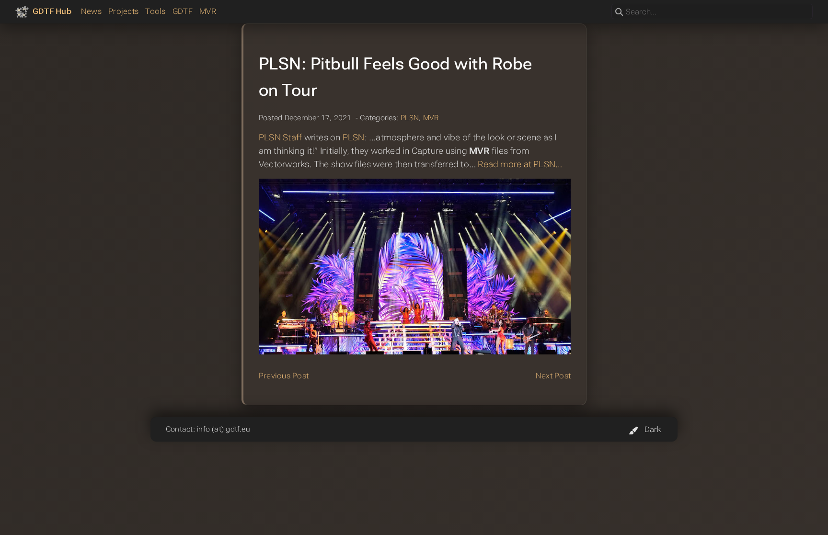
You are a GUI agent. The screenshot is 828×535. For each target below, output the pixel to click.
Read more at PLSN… (520, 164)
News (91, 11)
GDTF (182, 11)
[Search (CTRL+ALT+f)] (619, 12)
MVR (207, 11)
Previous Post (284, 375)
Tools (155, 11)
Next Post (553, 375)
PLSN (410, 118)
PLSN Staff (280, 137)
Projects (123, 11)
